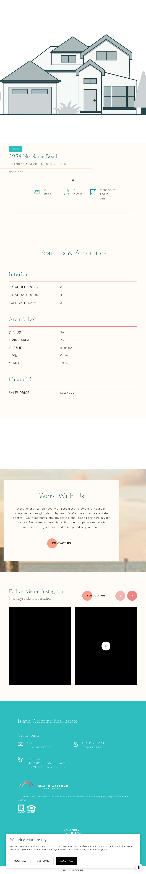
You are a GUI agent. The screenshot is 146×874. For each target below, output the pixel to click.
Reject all (20, 860)
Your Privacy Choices (73, 869)
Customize (43, 860)
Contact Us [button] (61, 543)
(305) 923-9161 (92, 747)
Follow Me (96, 595)
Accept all (66, 860)
